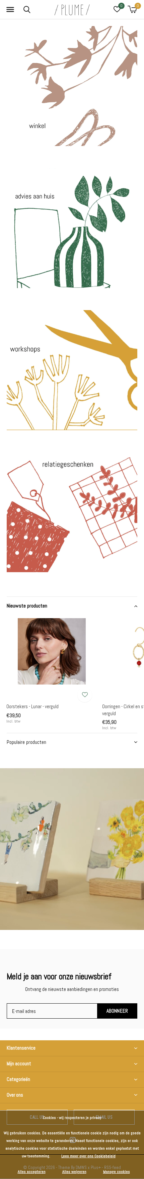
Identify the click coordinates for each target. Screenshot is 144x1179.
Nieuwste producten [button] (27, 605)
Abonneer (117, 1011)
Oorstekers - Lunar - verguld (32, 706)
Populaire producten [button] (26, 742)
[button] (10, 9)
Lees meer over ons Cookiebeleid (88, 1156)
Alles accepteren (32, 1171)
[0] (132, 9)
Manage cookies (116, 1171)
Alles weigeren (74, 1171)
